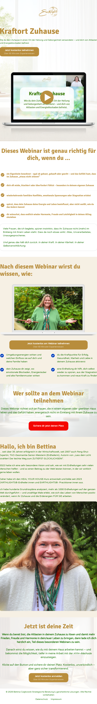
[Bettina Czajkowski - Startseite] (48, 11)
